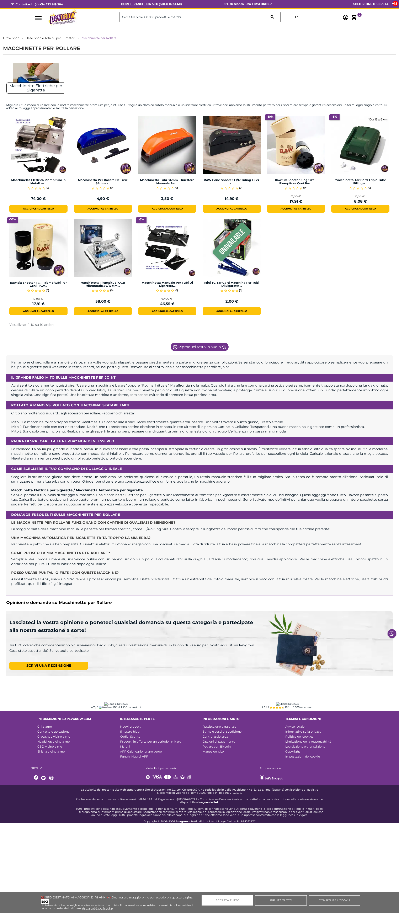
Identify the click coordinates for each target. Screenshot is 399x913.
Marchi (125, 746)
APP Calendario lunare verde (141, 751)
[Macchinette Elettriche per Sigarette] (36, 77)
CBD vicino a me (49, 746)
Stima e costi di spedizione (222, 731)
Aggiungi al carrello (38, 208)
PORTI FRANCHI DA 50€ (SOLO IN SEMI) (151, 4)
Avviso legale (294, 726)
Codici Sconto (130, 736)
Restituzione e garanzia (219, 726)
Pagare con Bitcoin (217, 746)
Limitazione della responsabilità (308, 741)
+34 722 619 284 (51, 4)
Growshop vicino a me (53, 736)
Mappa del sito (213, 751)
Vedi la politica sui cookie (97, 908)
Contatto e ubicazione (53, 731)
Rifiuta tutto (281, 900)
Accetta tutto (227, 900)
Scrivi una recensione (48, 666)
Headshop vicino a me (53, 741)
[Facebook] (36, 778)
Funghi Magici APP (134, 756)
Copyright (292, 751)
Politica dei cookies (299, 736)
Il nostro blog (130, 731)
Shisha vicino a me (51, 751)
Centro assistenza (215, 736)
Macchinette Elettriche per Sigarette (35, 87)
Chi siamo (44, 726)
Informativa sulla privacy (303, 731)
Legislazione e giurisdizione (305, 746)
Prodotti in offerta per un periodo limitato (150, 741)
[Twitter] (44, 778)
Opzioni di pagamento (219, 741)
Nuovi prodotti (131, 726)
